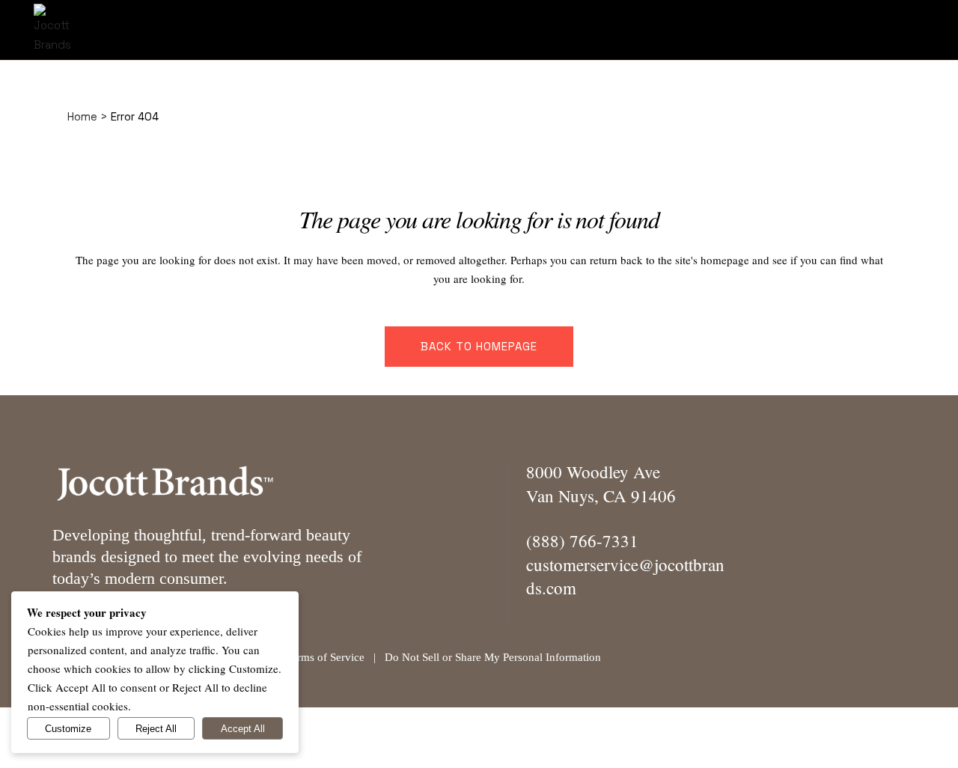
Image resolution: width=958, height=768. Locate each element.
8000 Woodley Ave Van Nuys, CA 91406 (601, 483)
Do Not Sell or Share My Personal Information (493, 657)
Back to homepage (479, 346)
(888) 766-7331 (582, 540)
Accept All (243, 728)
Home (82, 116)
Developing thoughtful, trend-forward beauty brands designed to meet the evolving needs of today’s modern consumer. (206, 556)
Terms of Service (325, 657)
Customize (68, 728)
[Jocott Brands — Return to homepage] (164, 482)
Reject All (156, 728)
